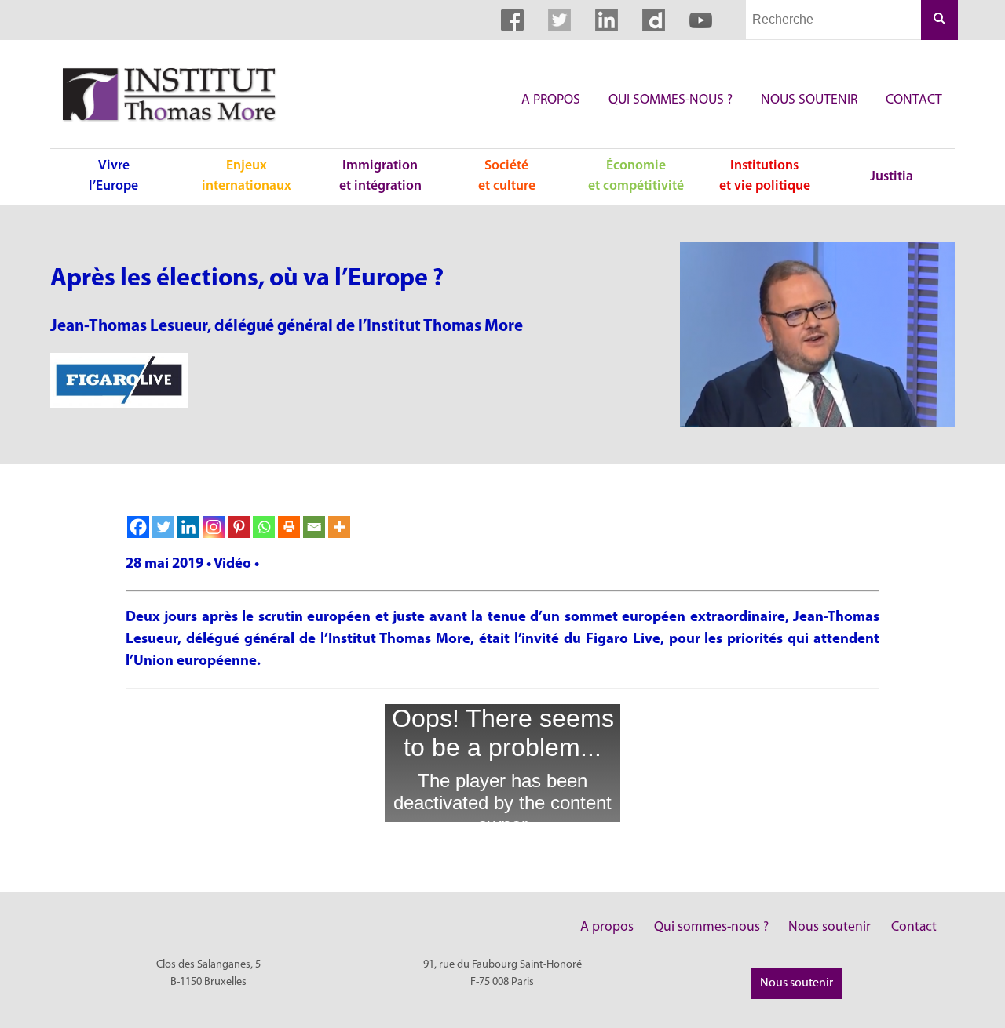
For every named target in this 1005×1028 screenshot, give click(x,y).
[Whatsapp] (264, 527)
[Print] (289, 527)
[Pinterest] (239, 527)
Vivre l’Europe (113, 176)
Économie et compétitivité (636, 176)
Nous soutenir (809, 100)
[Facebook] (138, 527)
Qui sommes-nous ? (670, 100)
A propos (550, 100)
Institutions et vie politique (764, 176)
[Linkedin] (188, 527)
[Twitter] (163, 527)
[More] (339, 527)
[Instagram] (214, 527)
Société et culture (506, 176)
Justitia (891, 176)
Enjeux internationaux (246, 176)
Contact (914, 100)
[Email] (314, 527)
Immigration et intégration (380, 176)
